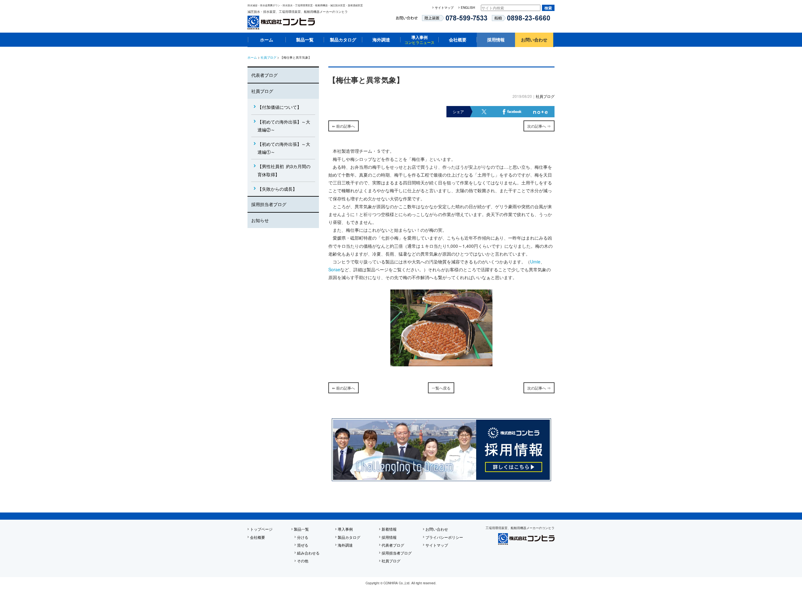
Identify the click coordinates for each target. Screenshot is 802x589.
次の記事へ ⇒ (539, 126)
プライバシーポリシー (444, 537)
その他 (302, 560)
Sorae (334, 269)
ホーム (266, 39)
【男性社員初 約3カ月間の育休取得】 (284, 170)
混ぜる (302, 545)
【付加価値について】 (279, 107)
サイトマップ (444, 7)
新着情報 (389, 529)
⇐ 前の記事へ (343, 126)
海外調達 (381, 39)
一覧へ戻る (441, 387)
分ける (302, 537)
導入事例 (419, 39)
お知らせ (260, 220)
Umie (535, 261)
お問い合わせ (534, 39)
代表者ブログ (264, 75)
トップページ (261, 529)
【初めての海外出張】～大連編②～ (284, 126)
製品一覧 (305, 39)
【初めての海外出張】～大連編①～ (284, 148)
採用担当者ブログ (268, 204)
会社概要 (457, 39)
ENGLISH (468, 7)
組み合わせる (308, 552)
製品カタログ (343, 39)
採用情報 (496, 39)
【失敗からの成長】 (277, 189)
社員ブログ (268, 57)
